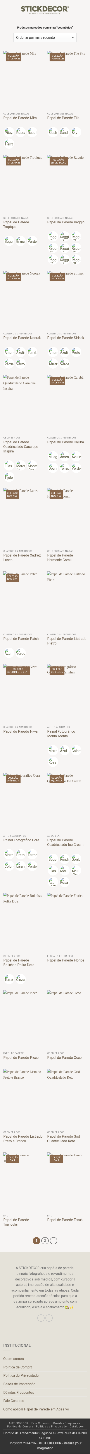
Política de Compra (17, 1367)
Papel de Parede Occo (64, 1058)
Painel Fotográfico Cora (21, 840)
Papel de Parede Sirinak (65, 338)
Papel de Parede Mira (20, 118)
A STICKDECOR (18, 1423)
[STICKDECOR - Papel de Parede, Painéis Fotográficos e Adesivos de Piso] (45, 10)
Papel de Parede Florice (65, 960)
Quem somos (13, 1359)
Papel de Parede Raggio (66, 222)
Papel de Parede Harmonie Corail (60, 557)
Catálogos (77, 1426)
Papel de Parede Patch (21, 639)
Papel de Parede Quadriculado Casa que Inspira (20, 446)
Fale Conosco (13, 1401)
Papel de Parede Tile (63, 118)
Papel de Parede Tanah (65, 1220)
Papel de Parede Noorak (22, 338)
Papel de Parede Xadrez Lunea (22, 557)
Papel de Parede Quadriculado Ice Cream (65, 842)
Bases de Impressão (19, 1384)
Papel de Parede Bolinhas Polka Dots (18, 962)
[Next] (53, 1241)
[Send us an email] (49, 1318)
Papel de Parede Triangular (16, 1222)
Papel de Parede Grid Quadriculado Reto (63, 1138)
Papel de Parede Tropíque (16, 224)
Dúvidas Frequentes (18, 1392)
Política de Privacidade (21, 1375)
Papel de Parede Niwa (20, 731)
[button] (6, 10)
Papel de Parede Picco (21, 1058)
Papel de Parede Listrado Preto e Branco (23, 1138)
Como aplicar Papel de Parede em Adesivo (36, 1409)
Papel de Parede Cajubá (65, 442)
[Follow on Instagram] (41, 1318)
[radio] (9, 132)
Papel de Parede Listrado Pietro (67, 641)
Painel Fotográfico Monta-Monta (61, 733)
